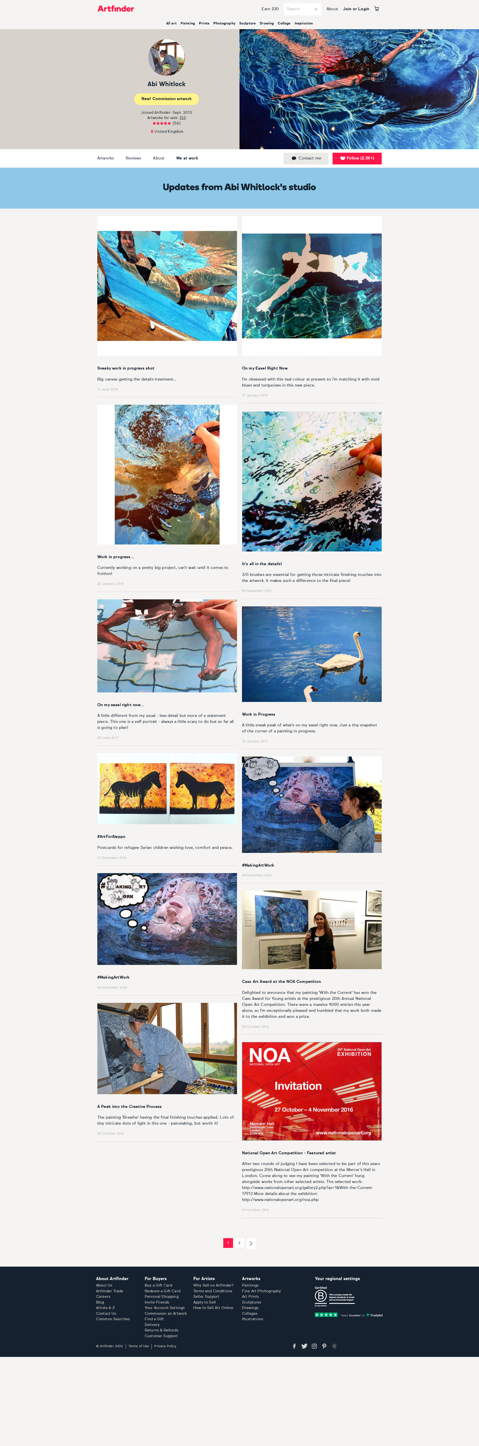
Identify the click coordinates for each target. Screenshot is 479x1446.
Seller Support (206, 1297)
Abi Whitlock (166, 84)
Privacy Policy (165, 1346)
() (360, 158)
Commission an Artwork (166, 1313)
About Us (104, 1285)
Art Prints (250, 1297)
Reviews (133, 158)
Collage (284, 23)
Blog (100, 1302)
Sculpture (247, 23)
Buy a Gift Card (158, 1285)
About (332, 9)
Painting (188, 23)
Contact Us (106, 1313)
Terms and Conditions (212, 1291)
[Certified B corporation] (335, 1297)
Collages (249, 1313)
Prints (204, 23)
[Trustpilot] (349, 1315)
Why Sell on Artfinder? (213, 1285)
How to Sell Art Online (213, 1308)
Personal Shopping (162, 1297)
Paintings (250, 1285)
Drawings (250, 1308)
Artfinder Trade (109, 1291)
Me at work (187, 158)
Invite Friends (157, 1302)
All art (171, 23)
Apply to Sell (204, 1302)
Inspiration (304, 23)
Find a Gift (154, 1319)
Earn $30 (270, 9)
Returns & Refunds (161, 1330)
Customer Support (161, 1336)
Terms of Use (138, 1346)
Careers (103, 1297)
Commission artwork (166, 99)
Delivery (152, 1325)
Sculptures (251, 1302)
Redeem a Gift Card (162, 1291)
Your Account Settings (165, 1308)
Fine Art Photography (261, 1291)
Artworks (105, 158)
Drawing (267, 23)
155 (182, 118)
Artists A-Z (105, 1308)
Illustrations (252, 1319)
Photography (224, 23)
